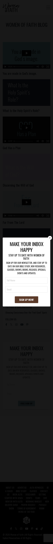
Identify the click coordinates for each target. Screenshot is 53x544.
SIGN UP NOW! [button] (26, 299)
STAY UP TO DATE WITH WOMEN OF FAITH (27, 257)
